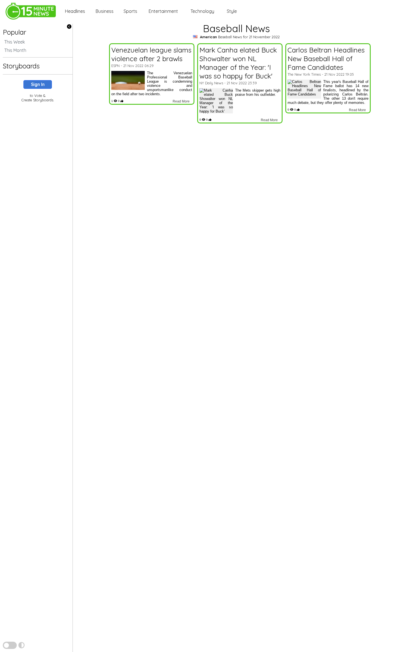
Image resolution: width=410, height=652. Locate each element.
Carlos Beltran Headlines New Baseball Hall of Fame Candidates (326, 58)
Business (105, 11)
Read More (181, 101)
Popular (14, 32)
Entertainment (163, 11)
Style (232, 11)
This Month (15, 50)
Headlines (75, 11)
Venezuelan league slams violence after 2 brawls (151, 54)
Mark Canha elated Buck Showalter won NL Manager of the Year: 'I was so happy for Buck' (238, 63)
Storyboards (21, 66)
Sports (130, 11)
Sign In (38, 84)
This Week (14, 42)
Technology (202, 11)
